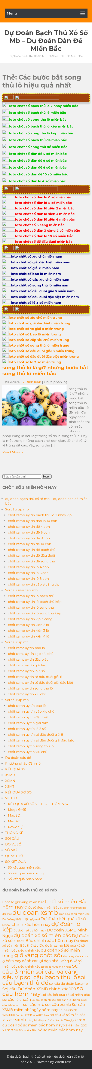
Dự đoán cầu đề (18, 758)
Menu (12, 13)
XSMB (10, 775)
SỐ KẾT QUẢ (15, 862)
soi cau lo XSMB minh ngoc (56, 966)
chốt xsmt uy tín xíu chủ (27, 694)
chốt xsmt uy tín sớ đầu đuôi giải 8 (35, 677)
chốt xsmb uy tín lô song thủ (31, 607)
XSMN (10, 781)
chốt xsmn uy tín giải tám (28, 723)
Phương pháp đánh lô (23, 763)
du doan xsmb (35, 912)
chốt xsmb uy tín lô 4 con (28, 567)
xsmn (7, 1029)
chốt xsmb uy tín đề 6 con (29, 532)
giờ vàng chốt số (37, 955)
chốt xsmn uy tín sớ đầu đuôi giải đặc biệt (41, 740)
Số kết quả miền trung (26, 873)
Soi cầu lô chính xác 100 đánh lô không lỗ (57, 999)
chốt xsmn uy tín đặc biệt (28, 717)
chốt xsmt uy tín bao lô (26, 648)
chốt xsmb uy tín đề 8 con (29, 538)
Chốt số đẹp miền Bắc (41, 907)
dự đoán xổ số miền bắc (42, 935)
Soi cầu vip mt (16, 642)
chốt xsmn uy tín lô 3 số (27, 729)
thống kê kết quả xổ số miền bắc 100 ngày (50, 1020)
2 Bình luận (32, 382)
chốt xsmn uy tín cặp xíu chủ (31, 711)
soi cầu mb (33, 1004)
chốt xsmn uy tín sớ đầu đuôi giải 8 (35, 734)
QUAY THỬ (14, 856)
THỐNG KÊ (14, 833)
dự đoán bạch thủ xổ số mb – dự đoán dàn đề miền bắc (46, 41)
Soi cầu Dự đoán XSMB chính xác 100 (39, 988)
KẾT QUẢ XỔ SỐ (18, 792)
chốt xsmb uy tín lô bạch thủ (31, 596)
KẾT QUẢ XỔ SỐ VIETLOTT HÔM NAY (38, 804)
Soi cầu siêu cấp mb (21, 590)
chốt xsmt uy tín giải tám (27, 665)
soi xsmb (8, 1020)
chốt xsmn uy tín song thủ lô (31, 746)
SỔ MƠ (11, 850)
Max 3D (14, 815)
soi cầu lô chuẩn (16, 999)
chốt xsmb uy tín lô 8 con (28, 579)
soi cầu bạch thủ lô (50, 977)
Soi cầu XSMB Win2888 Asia (32, 1015)
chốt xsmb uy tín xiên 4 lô (28, 636)
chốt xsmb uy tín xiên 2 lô (28, 625)
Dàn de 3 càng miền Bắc (74, 913)
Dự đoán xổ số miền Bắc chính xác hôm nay (45, 938)
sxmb (20, 1019)
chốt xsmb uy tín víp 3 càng (30, 619)
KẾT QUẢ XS (15, 769)
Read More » (12, 452)
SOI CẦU (12, 838)
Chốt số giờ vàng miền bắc (23, 902)
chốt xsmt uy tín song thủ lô (30, 688)
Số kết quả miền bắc (24, 867)
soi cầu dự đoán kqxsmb (68, 984)
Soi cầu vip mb (17, 509)
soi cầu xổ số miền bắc (68, 1015)
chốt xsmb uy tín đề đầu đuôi (31, 555)
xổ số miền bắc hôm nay (60, 1030)
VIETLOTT (13, 798)
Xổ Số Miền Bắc (25, 1030)
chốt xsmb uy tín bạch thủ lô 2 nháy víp (40, 515)
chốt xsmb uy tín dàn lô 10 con (32, 521)
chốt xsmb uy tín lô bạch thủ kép (35, 602)
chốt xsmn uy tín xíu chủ (27, 752)
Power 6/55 (17, 827)
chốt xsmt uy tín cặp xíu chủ (30, 654)
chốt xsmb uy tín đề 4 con (29, 527)
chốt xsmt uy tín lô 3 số (26, 671)
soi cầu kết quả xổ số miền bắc (66, 995)
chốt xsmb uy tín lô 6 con (28, 573)
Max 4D (14, 821)
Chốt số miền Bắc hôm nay (45, 904)
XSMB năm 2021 (75, 1025)
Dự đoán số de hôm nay (29, 930)
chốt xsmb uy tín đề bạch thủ (31, 550)
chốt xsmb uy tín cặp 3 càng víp (33, 584)
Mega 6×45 (17, 810)
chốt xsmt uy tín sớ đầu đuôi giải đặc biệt (40, 683)
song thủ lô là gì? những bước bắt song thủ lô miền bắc (45, 371)
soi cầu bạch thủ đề (44, 980)
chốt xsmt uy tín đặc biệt (28, 659)
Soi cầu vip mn (17, 700)
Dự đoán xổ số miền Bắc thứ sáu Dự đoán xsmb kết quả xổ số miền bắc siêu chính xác (45, 945)
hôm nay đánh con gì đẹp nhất (33, 961)
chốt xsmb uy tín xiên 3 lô (28, 631)
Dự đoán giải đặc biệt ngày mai (21, 919)
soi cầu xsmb (58, 1004)
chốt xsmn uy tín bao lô (27, 706)
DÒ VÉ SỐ (13, 844)
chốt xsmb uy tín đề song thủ (31, 561)
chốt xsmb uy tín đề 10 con (29, 544)
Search (46, 476)
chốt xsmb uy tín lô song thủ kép (34, 613)
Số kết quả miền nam (25, 879)
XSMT (9, 786)
